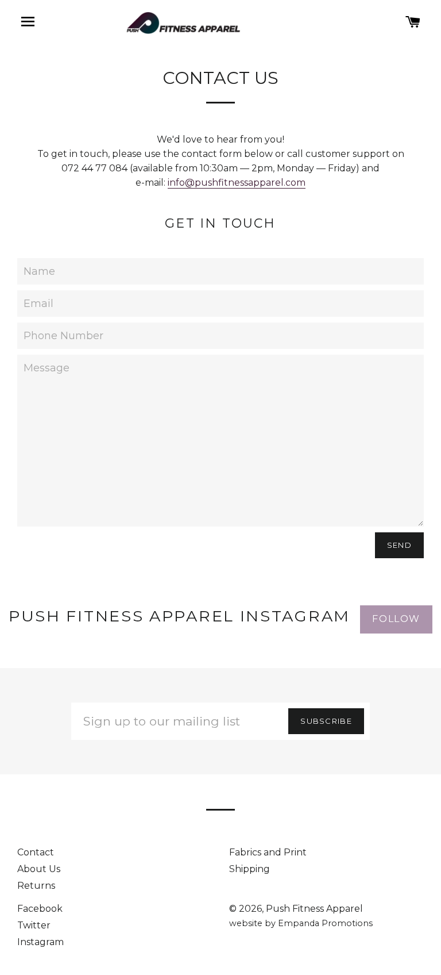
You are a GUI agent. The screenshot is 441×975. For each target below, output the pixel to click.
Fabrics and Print (268, 852)
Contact (35, 852)
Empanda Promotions (325, 923)
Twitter (34, 925)
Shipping (249, 868)
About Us (38, 868)
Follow (396, 618)
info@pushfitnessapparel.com (236, 182)
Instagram (40, 941)
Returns (36, 885)
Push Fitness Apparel (314, 908)
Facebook (40, 908)
